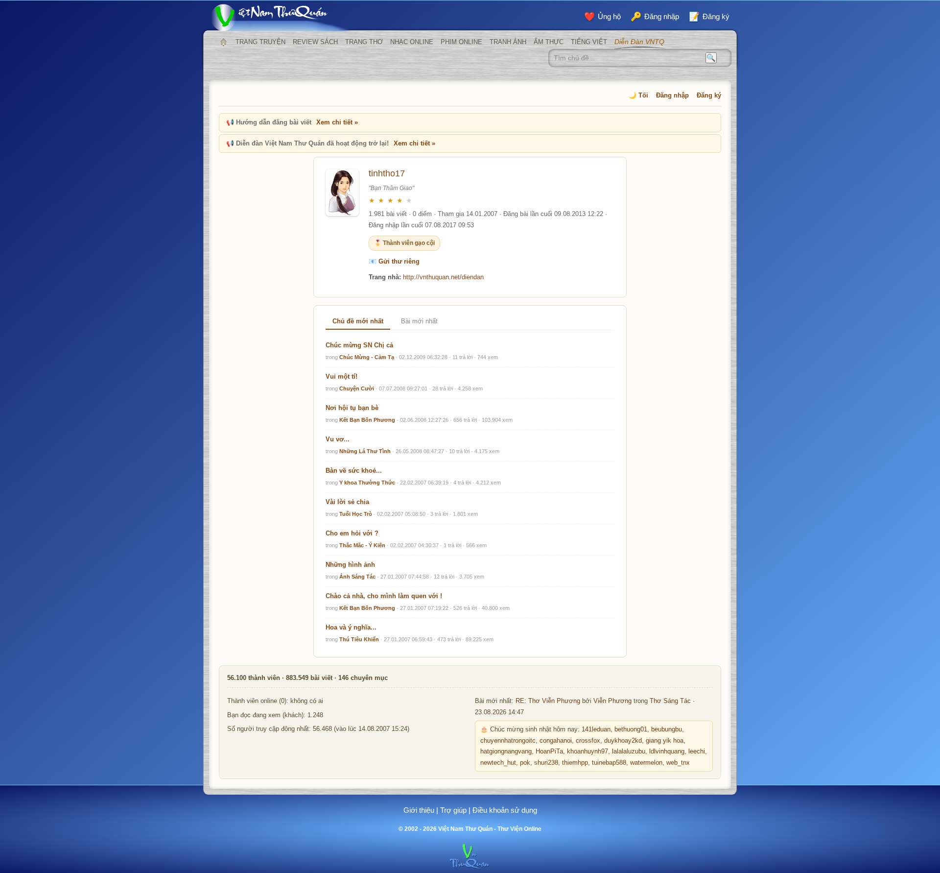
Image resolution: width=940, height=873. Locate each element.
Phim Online (461, 42)
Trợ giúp (453, 810)
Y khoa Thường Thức (367, 482)
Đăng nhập (672, 95)
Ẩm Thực (549, 42)
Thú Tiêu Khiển (359, 639)
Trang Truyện (260, 42)
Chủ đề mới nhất (357, 321)
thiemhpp (575, 762)
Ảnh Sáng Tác (357, 577)
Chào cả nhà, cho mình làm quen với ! (384, 596)
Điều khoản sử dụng (504, 810)
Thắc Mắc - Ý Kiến (362, 545)
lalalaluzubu (628, 751)
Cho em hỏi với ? (352, 533)
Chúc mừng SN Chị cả (359, 345)
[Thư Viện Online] (281, 17)
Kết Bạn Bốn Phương (367, 420)
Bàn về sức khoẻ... (354, 470)
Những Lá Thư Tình (365, 451)
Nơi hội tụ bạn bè (352, 408)
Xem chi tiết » (337, 122)
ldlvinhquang (666, 751)
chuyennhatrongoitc (508, 740)
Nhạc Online (411, 42)
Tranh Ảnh (508, 42)
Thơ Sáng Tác (670, 701)
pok (525, 762)
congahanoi (556, 740)
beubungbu (666, 729)
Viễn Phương (612, 701)
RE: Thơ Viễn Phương (548, 701)
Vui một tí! (341, 376)
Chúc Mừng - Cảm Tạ (366, 357)
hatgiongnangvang (506, 751)
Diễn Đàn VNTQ (639, 42)
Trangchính (223, 42)
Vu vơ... (338, 439)
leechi (696, 751)
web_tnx (678, 762)
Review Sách (315, 42)
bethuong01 (630, 729)
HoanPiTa (549, 751)
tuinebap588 (609, 762)
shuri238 (546, 762)
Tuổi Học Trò (355, 514)
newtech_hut (498, 762)
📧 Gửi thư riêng (394, 261)
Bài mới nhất (419, 321)
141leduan (596, 729)
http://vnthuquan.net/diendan (443, 277)
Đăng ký (709, 95)
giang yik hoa (664, 740)
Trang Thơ (364, 42)
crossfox (588, 740)
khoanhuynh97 (587, 751)
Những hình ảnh (350, 564)
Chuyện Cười (356, 388)
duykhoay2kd (623, 740)
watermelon (646, 762)
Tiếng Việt (589, 42)
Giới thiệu (418, 810)
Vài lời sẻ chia (347, 502)
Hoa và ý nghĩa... (351, 627)
